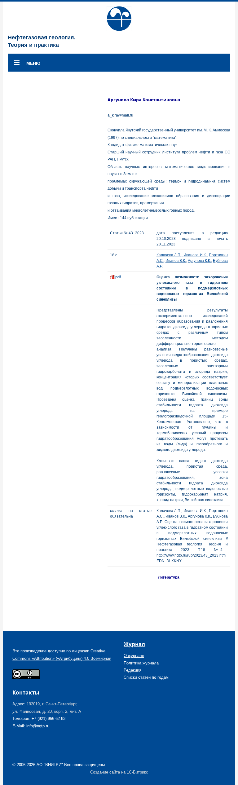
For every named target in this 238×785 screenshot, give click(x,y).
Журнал (134, 644)
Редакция (132, 670)
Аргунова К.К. (199, 260)
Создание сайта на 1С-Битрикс (119, 772)
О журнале (134, 655)
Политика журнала (141, 663)
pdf (118, 277)
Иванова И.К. (195, 255)
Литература (168, 577)
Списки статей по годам (146, 677)
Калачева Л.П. (169, 255)
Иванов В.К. (175, 260)
